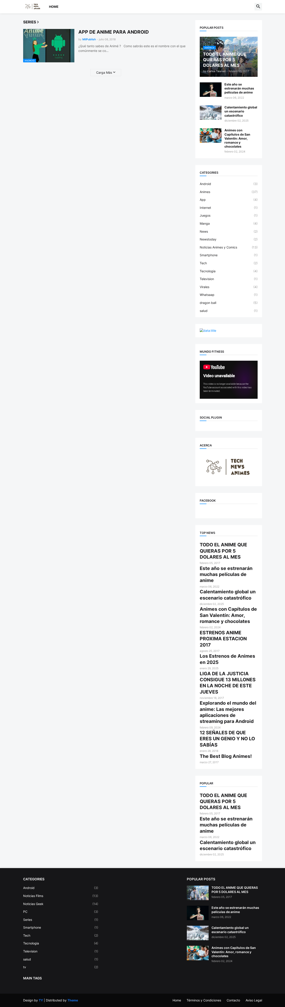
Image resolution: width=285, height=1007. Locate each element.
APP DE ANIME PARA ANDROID (113, 32)
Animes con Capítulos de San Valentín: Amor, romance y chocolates (237, 138)
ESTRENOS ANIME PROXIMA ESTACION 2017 (223, 639)
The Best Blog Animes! (226, 756)
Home (54, 6)
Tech (229, 263)
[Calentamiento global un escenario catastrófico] (211, 112)
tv (60, 967)
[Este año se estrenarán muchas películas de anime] (211, 89)
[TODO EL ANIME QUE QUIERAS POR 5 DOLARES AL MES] (198, 893)
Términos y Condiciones (204, 1000)
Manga (229, 223)
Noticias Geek (60, 904)
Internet (229, 208)
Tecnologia (229, 271)
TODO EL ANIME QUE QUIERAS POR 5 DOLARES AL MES (223, 551)
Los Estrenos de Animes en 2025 (227, 659)
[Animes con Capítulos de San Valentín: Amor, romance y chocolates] (211, 135)
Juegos (229, 215)
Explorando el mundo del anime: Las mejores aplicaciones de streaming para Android (228, 712)
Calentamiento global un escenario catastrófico (240, 111)
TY (41, 1000)
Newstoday (229, 239)
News (229, 231)
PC (60, 911)
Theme (72, 1000)
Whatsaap (229, 295)
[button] (258, 6)
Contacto (233, 1000)
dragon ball (229, 303)
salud (229, 311)
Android (229, 184)
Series (60, 920)
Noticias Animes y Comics (229, 247)
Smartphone (229, 255)
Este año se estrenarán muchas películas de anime (239, 88)
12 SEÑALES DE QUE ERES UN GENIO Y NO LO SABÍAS (227, 739)
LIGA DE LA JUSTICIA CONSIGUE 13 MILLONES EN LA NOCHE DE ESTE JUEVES (228, 683)
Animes (229, 192)
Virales (229, 287)
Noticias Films (60, 896)
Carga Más (104, 72)
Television (229, 279)
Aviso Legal (254, 1000)
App (229, 199)
